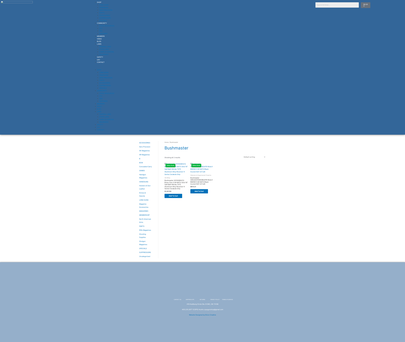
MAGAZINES (143, 211)
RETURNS (202, 299)
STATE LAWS (104, 49)
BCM (141, 163)
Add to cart (173, 196)
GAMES (142, 171)
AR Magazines (144, 155)
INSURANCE (103, 54)
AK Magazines (144, 151)
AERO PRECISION (105, 10)
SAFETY (100, 57)
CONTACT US (177, 299)
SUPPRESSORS (105, 18)
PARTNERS (103, 34)
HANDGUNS (103, 8)
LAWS (99, 44)
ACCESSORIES (104, 15)
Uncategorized (144, 256)
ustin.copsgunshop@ (208, 309)
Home (167, 142)
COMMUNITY (102, 23)
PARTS (101, 13)
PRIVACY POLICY (215, 299)
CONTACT (101, 62)
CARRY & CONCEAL (106, 52)
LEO (100, 28)
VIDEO (99, 39)
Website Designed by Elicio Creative (202, 315)
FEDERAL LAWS (105, 47)
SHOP (99, 2)
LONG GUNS (104, 5)
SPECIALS (103, 20)
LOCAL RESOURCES (106, 26)
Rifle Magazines (145, 230)
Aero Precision (144, 147)
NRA (101, 31)
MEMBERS (101, 36)
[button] (202, 67)
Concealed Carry (145, 167)
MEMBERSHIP (144, 215)
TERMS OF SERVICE (227, 299)
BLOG (99, 41)
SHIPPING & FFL (190, 299)
